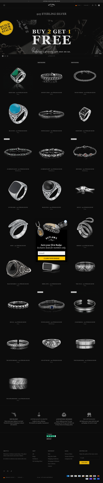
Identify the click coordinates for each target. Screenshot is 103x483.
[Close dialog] (65, 221)
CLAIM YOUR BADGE (51, 258)
